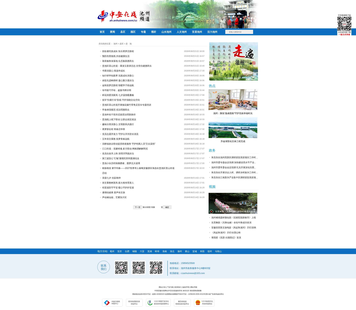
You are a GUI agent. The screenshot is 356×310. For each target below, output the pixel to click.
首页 (102, 31)
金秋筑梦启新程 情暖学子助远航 (118, 85)
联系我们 (178, 287)
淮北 (172, 251)
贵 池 (129, 44)
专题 (143, 31)
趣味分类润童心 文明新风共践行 (118, 124)
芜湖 (149, 251)
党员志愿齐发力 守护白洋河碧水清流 (120, 134)
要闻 (112, 31)
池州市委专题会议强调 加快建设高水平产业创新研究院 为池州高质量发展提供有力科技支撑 (256, 162)
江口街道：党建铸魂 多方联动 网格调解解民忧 (125, 148)
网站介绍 (162, 287)
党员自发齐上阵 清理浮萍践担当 (118, 153)
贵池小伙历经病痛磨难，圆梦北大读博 (121, 163)
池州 (115, 44)
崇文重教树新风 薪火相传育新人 (118, 183)
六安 (142, 251)
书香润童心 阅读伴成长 (113, 71)
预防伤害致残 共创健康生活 (115, 56)
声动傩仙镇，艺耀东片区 (114, 197)
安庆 (119, 251)
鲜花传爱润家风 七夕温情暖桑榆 (118, 95)
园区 (133, 31)
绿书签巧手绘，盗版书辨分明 (116, 90)
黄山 (187, 251)
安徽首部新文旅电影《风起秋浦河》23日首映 (233, 227)
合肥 (127, 251)
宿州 (209, 251)
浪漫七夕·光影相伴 (111, 178)
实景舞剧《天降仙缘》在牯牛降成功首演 (235, 211)
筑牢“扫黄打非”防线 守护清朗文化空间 (121, 100)
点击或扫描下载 (344, 32)
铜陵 (134, 251)
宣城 (194, 251)
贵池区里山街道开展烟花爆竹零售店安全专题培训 (126, 105)
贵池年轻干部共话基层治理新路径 (119, 114)
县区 (122, 31)
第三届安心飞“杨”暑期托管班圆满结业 (120, 158)
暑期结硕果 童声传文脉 (113, 192)
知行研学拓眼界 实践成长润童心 (118, 75)
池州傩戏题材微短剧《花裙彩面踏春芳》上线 (233, 217)
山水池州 (166, 31)
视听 (153, 31)
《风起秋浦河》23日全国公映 (226, 232)
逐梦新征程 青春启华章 (113, 129)
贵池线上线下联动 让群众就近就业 (119, 119)
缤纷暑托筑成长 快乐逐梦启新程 (118, 51)
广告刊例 (170, 287)
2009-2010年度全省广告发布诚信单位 (209, 294)
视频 (212, 187)
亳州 (112, 251)
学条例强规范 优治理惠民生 (115, 110)
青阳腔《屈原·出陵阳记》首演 (226, 237)
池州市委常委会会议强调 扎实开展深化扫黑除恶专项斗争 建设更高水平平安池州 (250, 167)
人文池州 (182, 31)
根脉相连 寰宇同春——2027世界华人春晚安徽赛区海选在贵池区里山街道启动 (138, 170)
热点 (212, 86)
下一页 (137, 207)
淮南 (164, 251)
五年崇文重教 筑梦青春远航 (115, 139)
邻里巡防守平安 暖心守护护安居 (118, 187)
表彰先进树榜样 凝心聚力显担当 (118, 80)
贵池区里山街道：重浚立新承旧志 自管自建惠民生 (127, 66)
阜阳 (202, 251)
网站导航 (194, 287)
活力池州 (212, 31)
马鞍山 (218, 251)
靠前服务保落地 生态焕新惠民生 (118, 61)
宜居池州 (197, 31)
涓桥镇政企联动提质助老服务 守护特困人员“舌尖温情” (128, 144)
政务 (212, 150)
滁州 (179, 251)
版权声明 (186, 287)
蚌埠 (157, 251)
